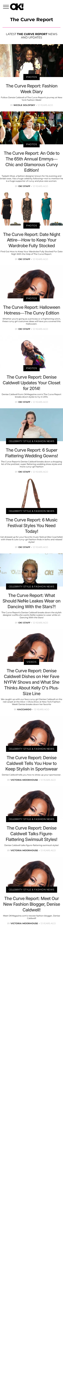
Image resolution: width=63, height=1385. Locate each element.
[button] (6, 7)
